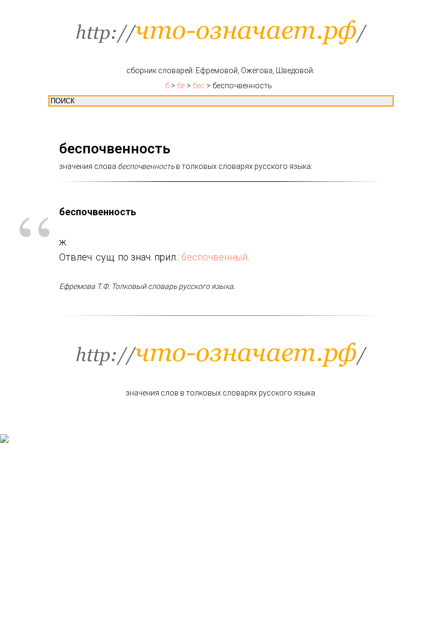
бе (181, 85)
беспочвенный (214, 257)
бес (199, 85)
